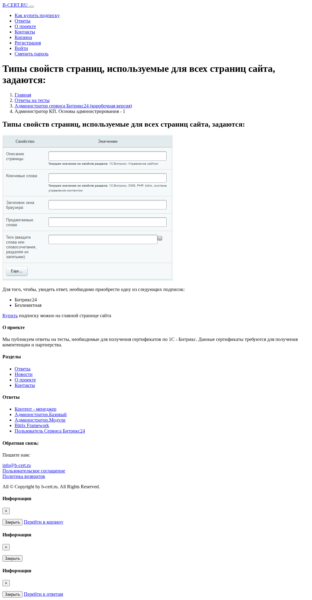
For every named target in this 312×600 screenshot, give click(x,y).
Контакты (25, 31)
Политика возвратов (23, 476)
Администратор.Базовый (41, 414)
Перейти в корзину (43, 522)
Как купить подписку (37, 15)
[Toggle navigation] (31, 7)
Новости (24, 374)
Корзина (23, 37)
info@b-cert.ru (16, 465)
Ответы (22, 20)
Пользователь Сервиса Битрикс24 (50, 430)
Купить (10, 315)
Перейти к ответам (43, 594)
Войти (21, 48)
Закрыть (12, 522)
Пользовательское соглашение (33, 470)
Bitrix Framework (32, 425)
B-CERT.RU (15, 5)
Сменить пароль (31, 53)
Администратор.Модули (40, 420)
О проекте (25, 26)
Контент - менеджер (35, 409)
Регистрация (28, 42)
